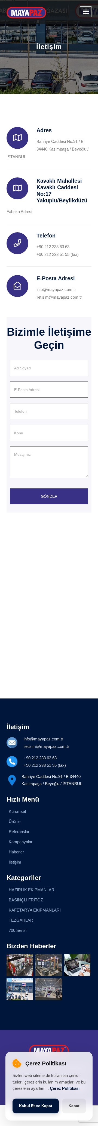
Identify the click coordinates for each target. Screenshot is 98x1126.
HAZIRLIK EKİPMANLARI (32, 889)
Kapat (74, 1106)
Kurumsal (17, 811)
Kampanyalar (20, 841)
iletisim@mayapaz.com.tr (59, 297)
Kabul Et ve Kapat (35, 1106)
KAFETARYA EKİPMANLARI (35, 910)
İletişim (15, 862)
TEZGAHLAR (21, 920)
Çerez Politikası (64, 1088)
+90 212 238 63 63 (52, 246)
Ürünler (15, 821)
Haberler (16, 852)
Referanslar (19, 831)
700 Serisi (17, 930)
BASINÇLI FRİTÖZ (26, 900)
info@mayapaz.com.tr (56, 289)
